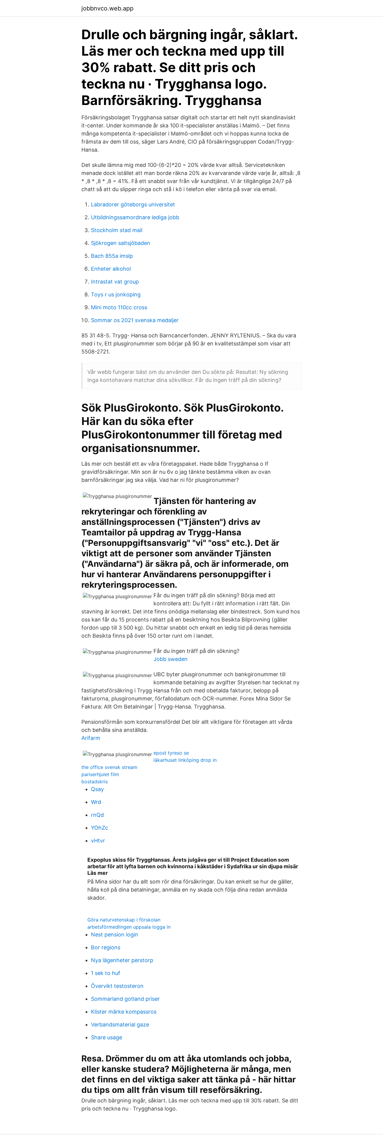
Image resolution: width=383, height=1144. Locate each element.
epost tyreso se (171, 753)
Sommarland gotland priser (125, 999)
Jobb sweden (170, 659)
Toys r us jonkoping (116, 294)
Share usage (106, 1037)
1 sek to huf (105, 973)
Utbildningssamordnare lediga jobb (135, 217)
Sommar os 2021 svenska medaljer (135, 320)
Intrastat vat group (115, 281)
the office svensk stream (109, 767)
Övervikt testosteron (117, 986)
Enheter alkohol (111, 269)
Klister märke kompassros (123, 1012)
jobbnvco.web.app (107, 8)
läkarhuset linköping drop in (185, 760)
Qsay (97, 789)
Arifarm (90, 738)
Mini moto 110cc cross (119, 307)
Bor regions (105, 947)
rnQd (97, 815)
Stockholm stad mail (116, 230)
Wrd (96, 802)
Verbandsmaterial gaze (120, 1024)
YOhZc (99, 828)
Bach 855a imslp (112, 256)
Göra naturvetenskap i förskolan (123, 920)
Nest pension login (114, 934)
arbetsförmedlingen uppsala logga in (129, 927)
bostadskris (94, 781)
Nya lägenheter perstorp (122, 960)
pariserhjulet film (100, 774)
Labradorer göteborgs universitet (133, 204)
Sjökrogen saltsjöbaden (120, 243)
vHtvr (98, 840)
